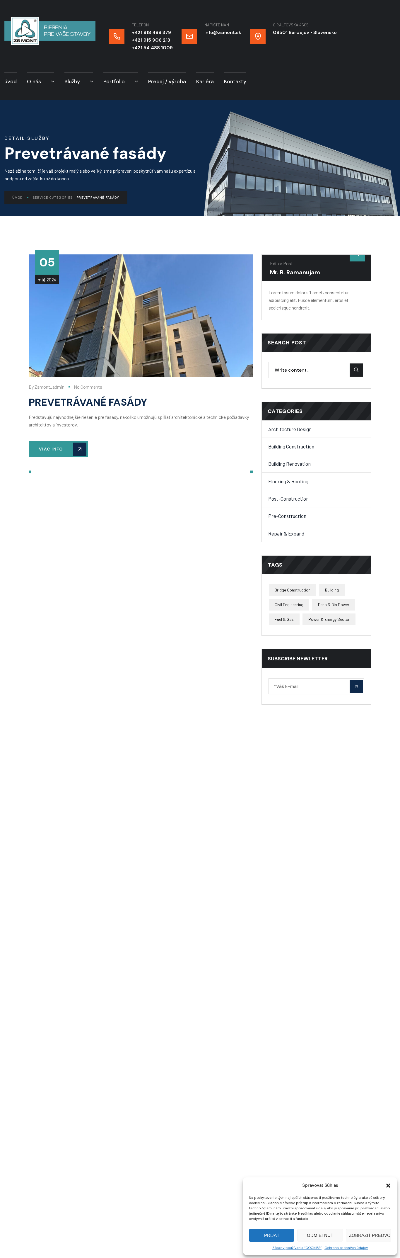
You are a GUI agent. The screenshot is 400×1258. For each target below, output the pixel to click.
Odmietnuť (320, 1235)
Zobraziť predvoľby (370, 1235)
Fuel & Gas (284, 619)
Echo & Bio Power (333, 604)
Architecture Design (290, 429)
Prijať (271, 1235)
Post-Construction (288, 498)
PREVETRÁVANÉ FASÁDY (88, 402)
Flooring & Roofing (288, 481)
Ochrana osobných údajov (346, 1247)
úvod (17, 197)
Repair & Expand (286, 533)
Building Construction (291, 446)
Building (332, 589)
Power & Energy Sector (329, 619)
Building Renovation (289, 464)
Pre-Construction (287, 516)
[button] (388, 1186)
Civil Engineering (289, 604)
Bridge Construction (292, 589)
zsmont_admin (49, 387)
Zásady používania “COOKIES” (297, 1247)
